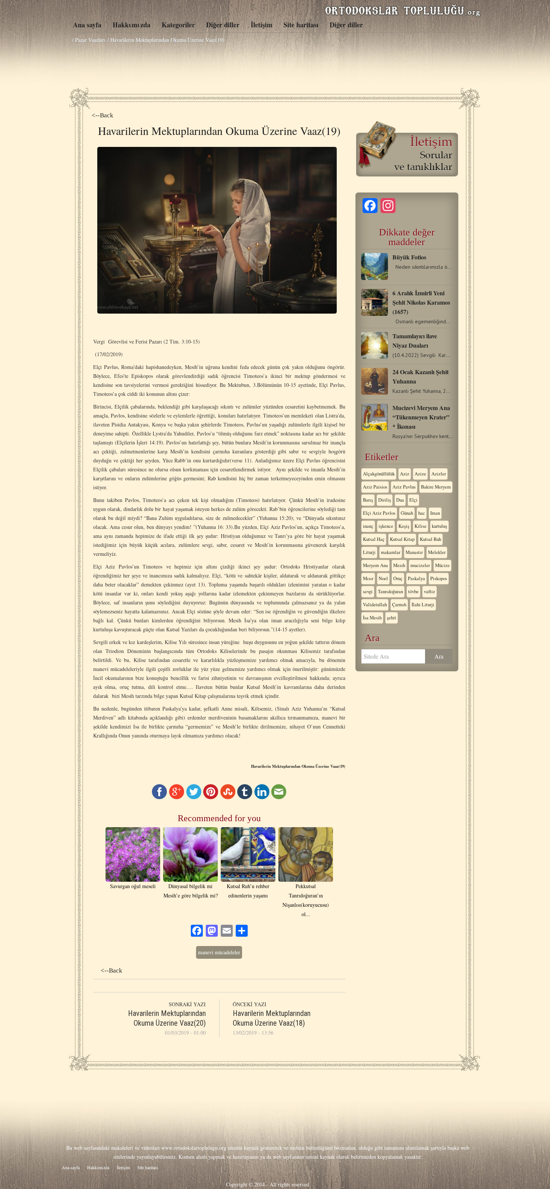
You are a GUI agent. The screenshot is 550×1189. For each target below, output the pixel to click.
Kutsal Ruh (430, 539)
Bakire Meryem (436, 487)
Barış (368, 500)
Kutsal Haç (374, 539)
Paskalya (416, 578)
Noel (383, 578)
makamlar (390, 552)
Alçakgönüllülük (379, 474)
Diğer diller (222, 25)
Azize (420, 474)
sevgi (368, 591)
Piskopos (438, 578)
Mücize (442, 565)
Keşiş (403, 526)
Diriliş (384, 500)
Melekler (437, 552)
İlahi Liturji (423, 604)
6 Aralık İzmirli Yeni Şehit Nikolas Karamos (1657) (421, 302)
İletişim (261, 25)
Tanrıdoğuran (390, 591)
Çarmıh (399, 604)
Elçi (413, 500)
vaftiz (429, 591)
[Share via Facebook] (159, 797)
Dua (400, 500)
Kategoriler (178, 25)
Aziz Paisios (375, 487)
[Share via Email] (278, 797)
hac (421, 513)
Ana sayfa (87, 25)
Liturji (369, 552)
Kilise (421, 526)
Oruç (398, 578)
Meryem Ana (375, 565)
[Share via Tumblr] (244, 797)
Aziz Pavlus (404, 487)
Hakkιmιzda (131, 25)
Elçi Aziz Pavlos (379, 513)
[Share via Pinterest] (210, 797)
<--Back (102, 115)
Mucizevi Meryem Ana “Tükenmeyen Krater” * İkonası (421, 417)
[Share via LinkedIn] (261, 797)
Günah (407, 513)
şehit (391, 617)
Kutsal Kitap (402, 539)
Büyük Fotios (409, 257)
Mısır (368, 578)
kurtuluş (439, 526)
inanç (368, 526)
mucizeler (420, 565)
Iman (435, 513)
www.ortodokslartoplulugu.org (193, 1147)
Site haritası (301, 25)
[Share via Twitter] (193, 797)
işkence (386, 526)
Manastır (414, 552)
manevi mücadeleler (219, 952)
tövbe (413, 591)
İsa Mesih (372, 617)
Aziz (404, 474)
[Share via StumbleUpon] (227, 797)
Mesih (399, 565)
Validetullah (375, 604)
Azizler (438, 474)
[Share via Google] (176, 797)
